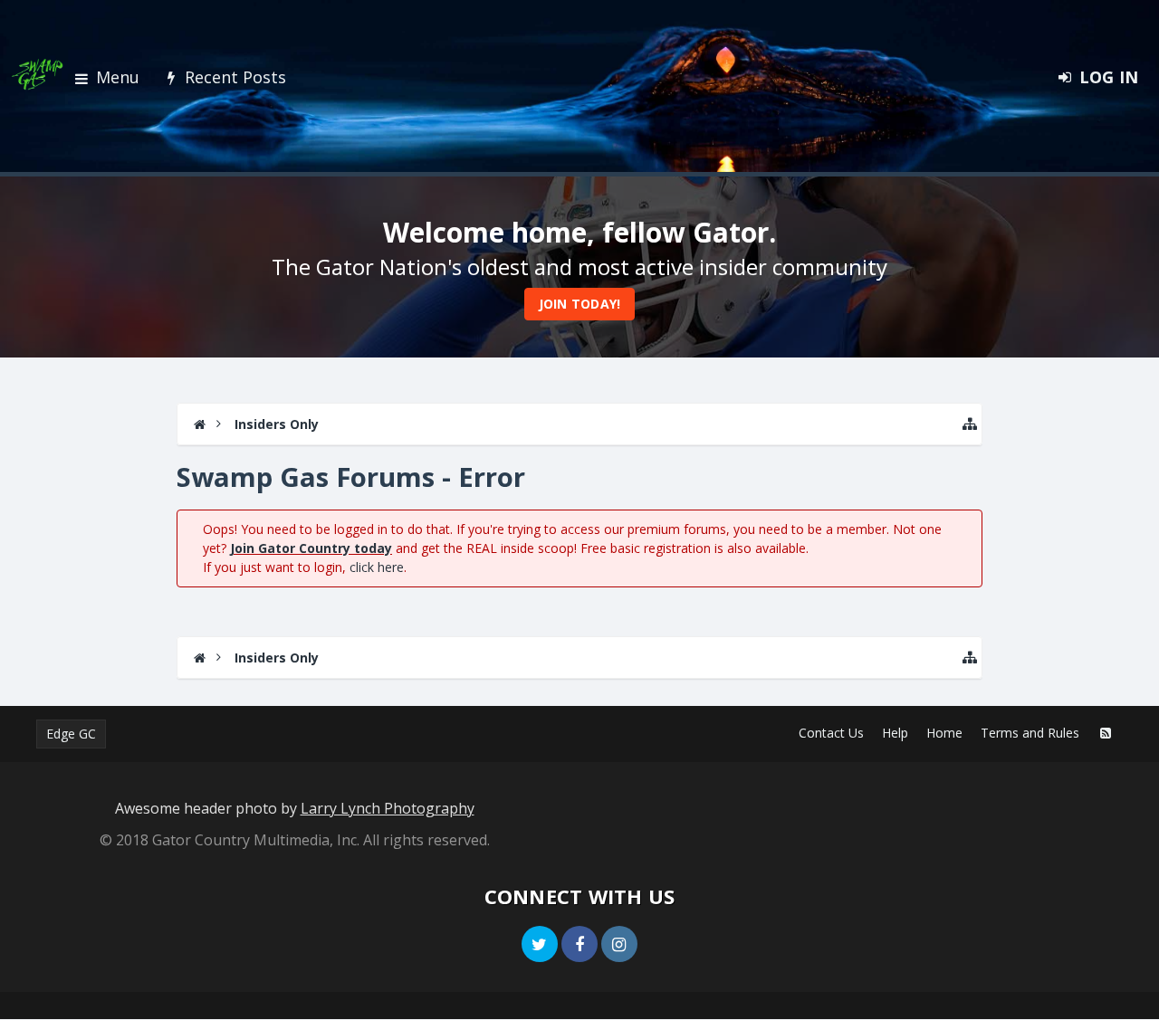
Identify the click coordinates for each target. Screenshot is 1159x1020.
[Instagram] (619, 944)
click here (377, 567)
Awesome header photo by (294, 808)
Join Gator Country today (311, 548)
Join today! (580, 303)
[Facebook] (579, 944)
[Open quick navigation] (970, 424)
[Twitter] (540, 944)
